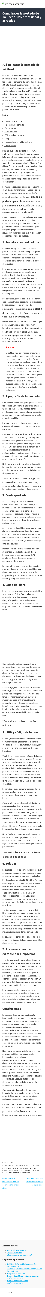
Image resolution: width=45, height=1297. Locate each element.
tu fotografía (30, 879)
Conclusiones (10, 146)
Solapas (7, 139)
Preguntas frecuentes (16, 1273)
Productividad (7, 1162)
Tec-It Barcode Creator (14, 822)
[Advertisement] (22, 43)
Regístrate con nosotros (17, 1250)
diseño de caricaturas (31, 313)
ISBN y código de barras (14, 135)
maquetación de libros (28, 205)
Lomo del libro (10, 132)
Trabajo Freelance (14, 1253)
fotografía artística (16, 331)
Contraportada (11, 128)
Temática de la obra (13, 121)
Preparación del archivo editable (18, 142)
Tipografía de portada (14, 125)
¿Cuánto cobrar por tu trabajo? (19, 1255)
